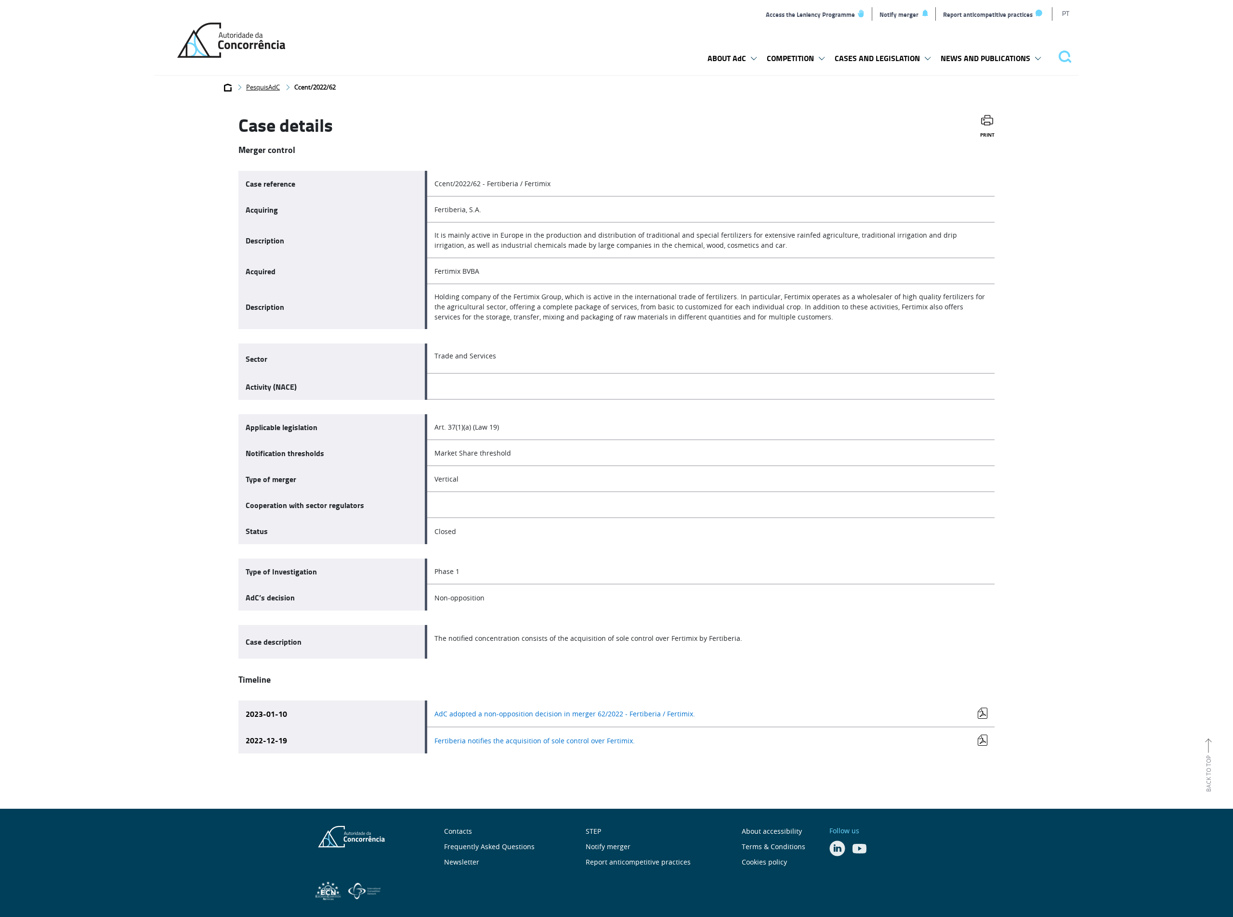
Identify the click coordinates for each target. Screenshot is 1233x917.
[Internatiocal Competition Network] (364, 889)
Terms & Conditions (773, 846)
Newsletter (461, 861)
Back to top (1208, 773)
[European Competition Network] (329, 889)
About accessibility (772, 831)
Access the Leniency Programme (810, 14)
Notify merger (898, 14)
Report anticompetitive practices (988, 14)
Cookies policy (764, 861)
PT (1065, 13)
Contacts (458, 831)
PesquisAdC (263, 87)
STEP (593, 831)
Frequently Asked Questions (489, 846)
